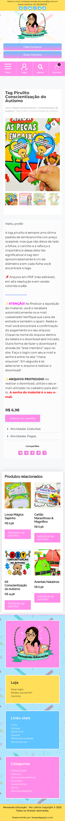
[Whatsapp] (35, 8)
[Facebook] (21, 8)
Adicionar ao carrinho (16, 534)
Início (8, 107)
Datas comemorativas (24, 107)
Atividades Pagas (23, 436)
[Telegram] (44, 8)
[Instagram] (25, 8)
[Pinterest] (39, 8)
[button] (8, 67)
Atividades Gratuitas (25, 429)
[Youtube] (30, 8)
